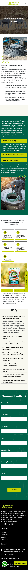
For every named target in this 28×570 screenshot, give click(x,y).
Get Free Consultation (26, 281)
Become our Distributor (20, 290)
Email (3, 438)
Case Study (4, 534)
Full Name (4, 403)
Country (3, 473)
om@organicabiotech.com (12, 558)
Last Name (4, 414)
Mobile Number (6, 450)
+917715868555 (9, 555)
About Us (4, 532)
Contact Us (4, 539)
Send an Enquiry (20, 563)
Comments (4, 426)
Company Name (6, 462)
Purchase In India (7, 290)
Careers (3, 537)
